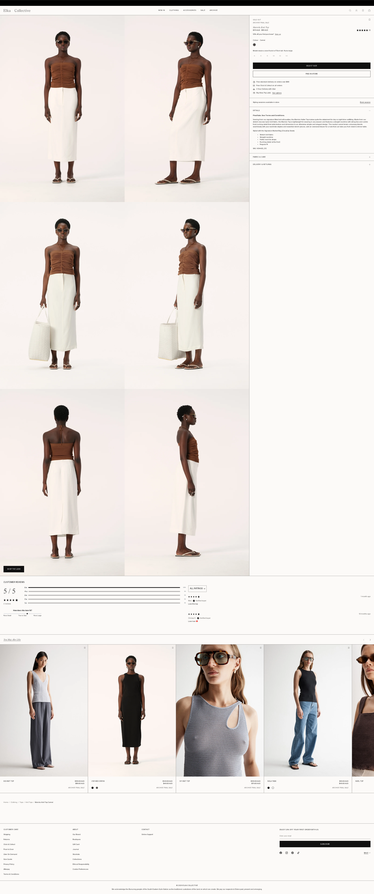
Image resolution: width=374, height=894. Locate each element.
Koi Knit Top (9, 781)
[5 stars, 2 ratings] (362, 30)
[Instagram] (286, 853)
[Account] (356, 10)
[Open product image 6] (187, 482)
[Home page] (17, 10)
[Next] (370, 640)
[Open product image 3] (62, 295)
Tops (21, 802)
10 (48, 770)
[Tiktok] (298, 853)
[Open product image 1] (62, 108)
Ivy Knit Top (185, 781)
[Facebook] (281, 853)
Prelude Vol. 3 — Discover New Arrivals (187, 4)
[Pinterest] (292, 853)
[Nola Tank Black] (308, 710)
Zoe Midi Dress (98, 781)
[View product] (93, 787)
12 (55, 770)
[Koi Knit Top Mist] (44, 710)
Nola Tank (271, 781)
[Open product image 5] (62, 482)
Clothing (14, 802)
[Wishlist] (363, 10)
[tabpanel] (279, 605)
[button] (105, 587)
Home (6, 802)
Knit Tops (29, 802)
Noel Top (359, 781)
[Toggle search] (350, 10)
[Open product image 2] (187, 108)
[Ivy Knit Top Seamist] (220, 710)
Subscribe (325, 844)
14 (239, 770)
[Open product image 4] (187, 295)
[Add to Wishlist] (84, 647)
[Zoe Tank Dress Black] (132, 710)
